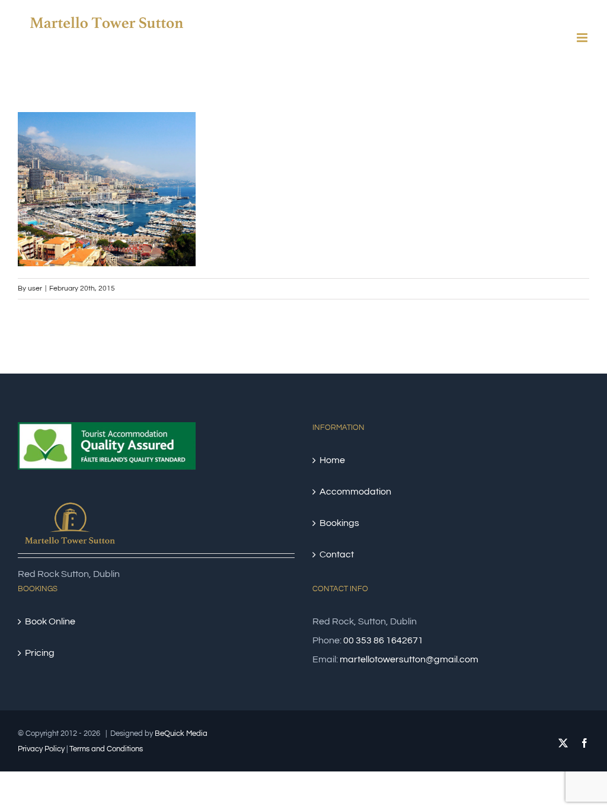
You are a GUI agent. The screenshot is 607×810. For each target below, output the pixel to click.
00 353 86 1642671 (383, 640)
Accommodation (355, 491)
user (35, 288)
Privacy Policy (41, 749)
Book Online (50, 621)
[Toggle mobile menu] (583, 37)
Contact (337, 554)
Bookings (339, 523)
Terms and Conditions (106, 749)
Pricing (40, 653)
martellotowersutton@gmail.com (409, 659)
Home (332, 460)
